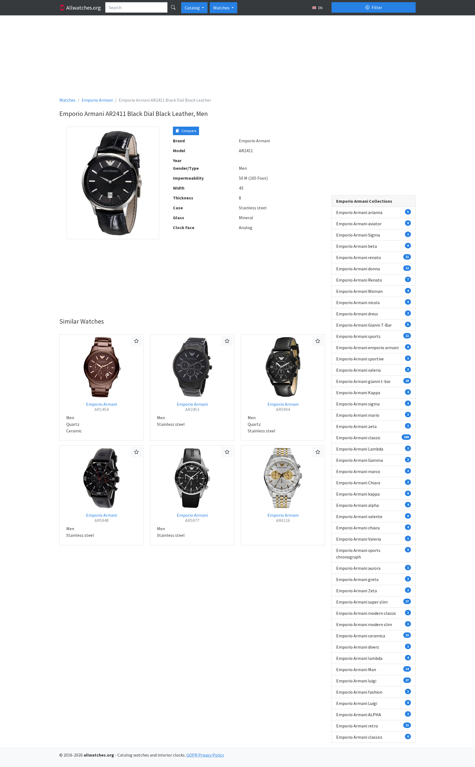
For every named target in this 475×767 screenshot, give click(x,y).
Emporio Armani (101, 406)
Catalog (193, 7)
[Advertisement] (224, 58)
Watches (221, 7)
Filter (376, 7)
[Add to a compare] (136, 341)
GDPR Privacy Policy (205, 755)
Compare (189, 130)
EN (319, 7)
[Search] (173, 7)
